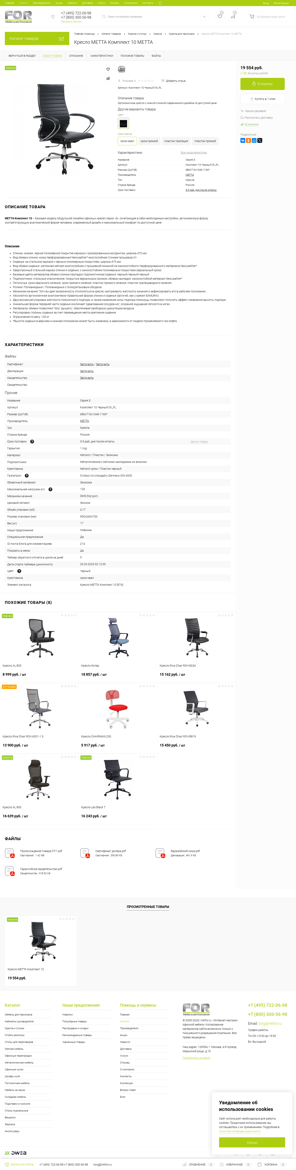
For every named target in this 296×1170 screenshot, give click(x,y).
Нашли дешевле (255, 111)
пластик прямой (205, 141)
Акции (59, 3)
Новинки (67, 1014)
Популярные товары (74, 1021)
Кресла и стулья (14, 1028)
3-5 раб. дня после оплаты (201, 189)
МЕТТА (190, 174)
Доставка (87, 3)
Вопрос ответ (128, 1090)
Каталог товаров (24, 38)
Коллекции (126, 1083)
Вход (266, 3)
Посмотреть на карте (196, 1057)
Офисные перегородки (18, 1055)
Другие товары (199, 441)
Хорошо (252, 1142)
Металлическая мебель (19, 1062)
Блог (122, 1096)
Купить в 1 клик (265, 98)
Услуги (101, 3)
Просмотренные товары (148, 907)
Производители (42, 3)
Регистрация (281, 3)
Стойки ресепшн (14, 1035)
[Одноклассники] (248, 140)
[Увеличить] (59, 129)
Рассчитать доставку (259, 117)
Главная (9, 3)
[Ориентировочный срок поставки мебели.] (32, 441)
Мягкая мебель (14, 1048)
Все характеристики (194, 152)
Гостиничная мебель (17, 1083)
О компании (131, 3)
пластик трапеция (176, 141)
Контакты (147, 3)
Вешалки (10, 1117)
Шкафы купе (12, 1076)
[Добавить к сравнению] (108, 78)
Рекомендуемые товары (77, 1035)
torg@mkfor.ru (270, 1023)
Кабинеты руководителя (19, 1021)
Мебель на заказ (15, 1090)
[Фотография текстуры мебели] (19, 571)
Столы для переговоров (19, 1041)
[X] (259, 140)
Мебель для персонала (18, 1014)
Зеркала (10, 1124)
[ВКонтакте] (242, 140)
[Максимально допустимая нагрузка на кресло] (50, 489)
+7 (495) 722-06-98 (51, 1164)
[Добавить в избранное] (108, 69)
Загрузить (87, 364)
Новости (72, 3)
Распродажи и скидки (75, 1028)
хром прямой (149, 141)
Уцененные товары (73, 1041)
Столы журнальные (16, 1110)
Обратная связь (22, 1164)
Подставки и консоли (17, 1103)
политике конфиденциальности (240, 1131)
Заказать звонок (71, 21)
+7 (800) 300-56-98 (76, 1164)
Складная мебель (15, 1096)
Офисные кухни (14, 1069)
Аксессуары (12, 1131)
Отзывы (114, 3)
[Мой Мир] (254, 140)
